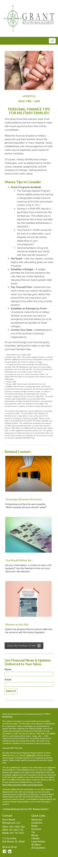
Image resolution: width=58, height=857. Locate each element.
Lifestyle (35, 838)
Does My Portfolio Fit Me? (21, 645)
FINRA (28, 755)
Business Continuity (40, 809)
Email (8, 679)
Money (34, 835)
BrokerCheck (7, 716)
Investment (36, 822)
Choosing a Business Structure (23, 499)
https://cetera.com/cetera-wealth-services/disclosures (22, 784)
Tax (33, 832)
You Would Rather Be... (19, 560)
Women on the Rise (17, 624)
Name (8, 669)
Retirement (36, 819)
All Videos (36, 844)
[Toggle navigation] (52, 40)
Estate (34, 825)
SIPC (34, 755)
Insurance (36, 828)
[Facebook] (4, 851)
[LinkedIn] (9, 851)
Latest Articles (38, 841)
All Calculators (38, 847)
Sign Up (11, 691)
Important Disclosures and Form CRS (17, 809)
